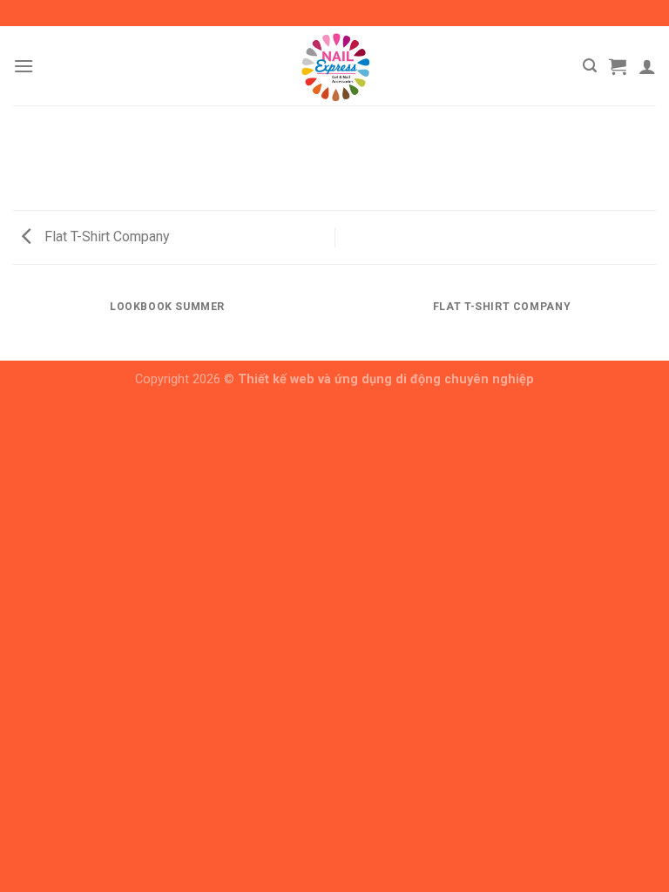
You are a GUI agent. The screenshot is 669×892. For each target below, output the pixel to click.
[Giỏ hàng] (617, 66)
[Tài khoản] (647, 66)
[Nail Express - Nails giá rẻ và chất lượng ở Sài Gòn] (334, 65)
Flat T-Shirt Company (105, 236)
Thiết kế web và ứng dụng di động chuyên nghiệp (386, 379)
